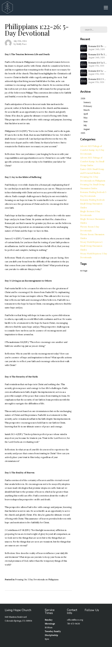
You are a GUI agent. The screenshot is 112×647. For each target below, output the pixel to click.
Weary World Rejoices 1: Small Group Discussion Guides (91, 246)
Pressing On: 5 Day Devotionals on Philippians (36, 579)
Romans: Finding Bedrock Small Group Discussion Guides (92, 204)
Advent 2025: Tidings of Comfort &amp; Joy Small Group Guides (92, 161)
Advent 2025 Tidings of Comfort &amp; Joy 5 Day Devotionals (92, 150)
